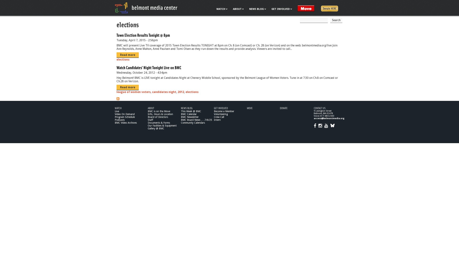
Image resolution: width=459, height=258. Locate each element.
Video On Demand (125, 114)
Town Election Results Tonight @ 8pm (143, 35)
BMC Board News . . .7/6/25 (196, 119)
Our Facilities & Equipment (162, 125)
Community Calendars (193, 122)
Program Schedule (125, 117)
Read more (127, 55)
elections (123, 59)
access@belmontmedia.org (329, 118)
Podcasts (120, 119)
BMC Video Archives (126, 122)
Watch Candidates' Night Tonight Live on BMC (149, 67)
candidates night (164, 92)
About (151, 108)
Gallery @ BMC (156, 128)
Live (117, 111)
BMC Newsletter (190, 117)
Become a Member (224, 111)
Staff (150, 119)
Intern (217, 119)
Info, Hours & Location (160, 114)
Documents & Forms (159, 122)
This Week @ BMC (191, 111)
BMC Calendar (189, 114)
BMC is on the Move (159, 111)
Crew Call (219, 117)
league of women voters (134, 92)
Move (250, 108)
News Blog (187, 108)
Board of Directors (158, 117)
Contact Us (320, 108)
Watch (118, 108)
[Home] (146, 7)
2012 (181, 92)
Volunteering (221, 114)
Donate (284, 108)
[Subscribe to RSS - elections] (118, 99)
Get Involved (221, 108)
